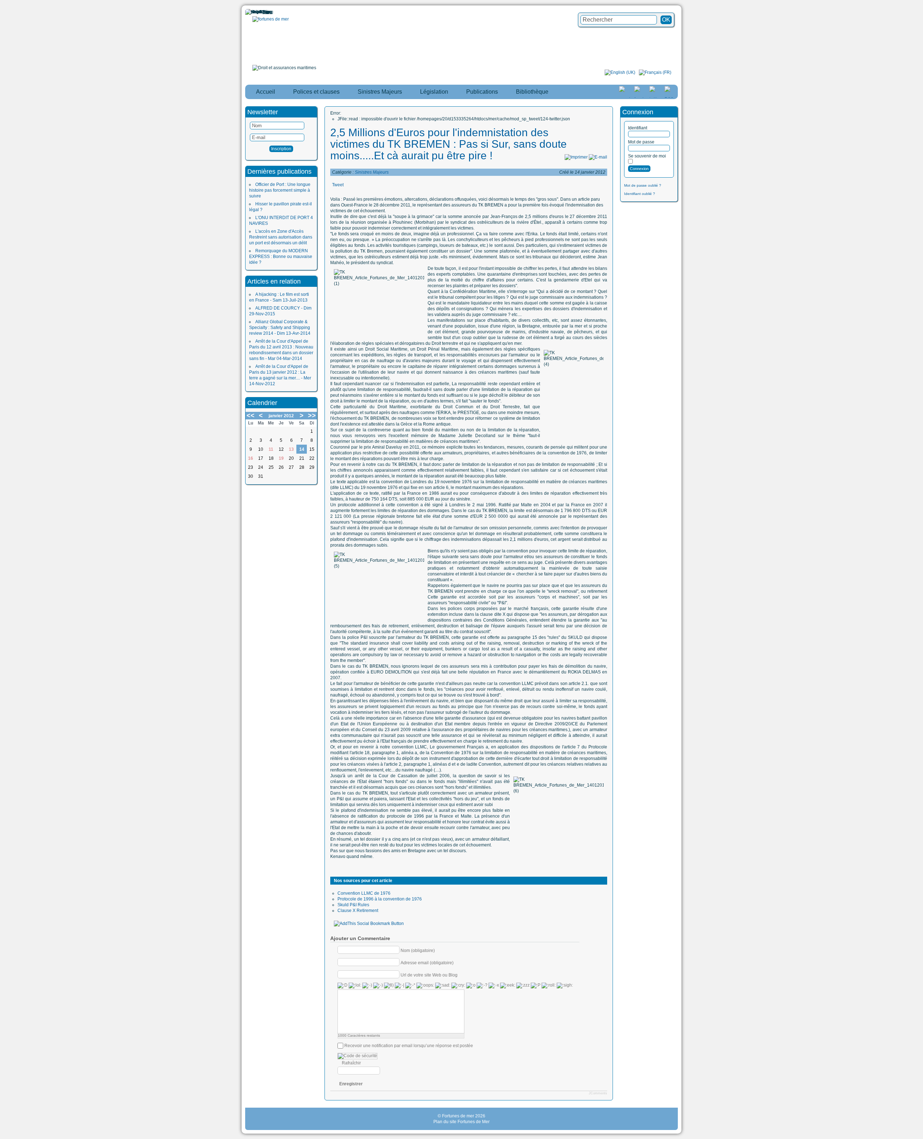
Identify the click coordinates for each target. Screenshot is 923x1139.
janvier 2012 (281, 415)
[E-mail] (598, 157)
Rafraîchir (351, 1062)
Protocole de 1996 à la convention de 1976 (379, 899)
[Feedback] (918, 530)
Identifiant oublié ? (639, 194)
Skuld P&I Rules (353, 904)
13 (291, 449)
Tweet (338, 184)
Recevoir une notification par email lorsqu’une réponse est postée (408, 1045)
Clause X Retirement (357, 910)
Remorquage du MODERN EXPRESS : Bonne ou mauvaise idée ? (280, 256)
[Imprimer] (576, 157)
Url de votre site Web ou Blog (429, 974)
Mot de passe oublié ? (642, 185)
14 (301, 449)
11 (271, 449)
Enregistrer (351, 1083)
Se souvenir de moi (647, 156)
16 (250, 458)
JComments (598, 1093)
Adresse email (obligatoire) (427, 962)
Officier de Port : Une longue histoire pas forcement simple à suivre (279, 190)
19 (281, 458)
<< (251, 415)
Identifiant (637, 127)
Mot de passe (641, 141)
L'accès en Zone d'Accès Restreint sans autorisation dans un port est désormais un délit (280, 237)
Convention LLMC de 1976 (363, 893)
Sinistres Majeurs (372, 172)
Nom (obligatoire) (418, 950)
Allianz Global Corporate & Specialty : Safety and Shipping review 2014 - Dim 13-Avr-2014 (279, 327)
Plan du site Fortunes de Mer (461, 1121)
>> (312, 415)
